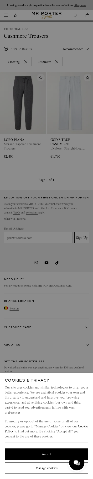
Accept (46, 454)
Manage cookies (46, 468)
